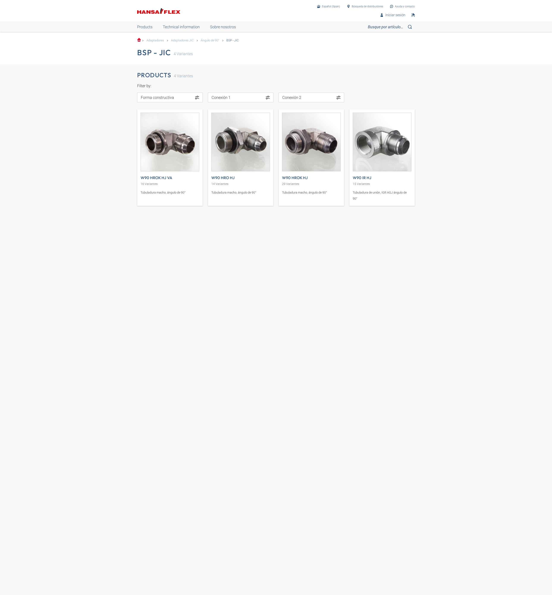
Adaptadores (155, 40)
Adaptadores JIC (182, 40)
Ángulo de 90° (210, 40)
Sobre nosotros (223, 27)
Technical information (181, 27)
